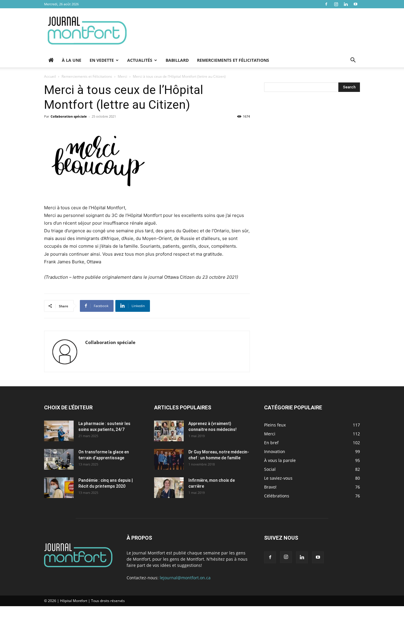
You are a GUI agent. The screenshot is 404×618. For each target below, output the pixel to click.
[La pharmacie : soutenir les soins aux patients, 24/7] (59, 431)
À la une (71, 60)
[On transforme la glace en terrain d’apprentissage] (59, 459)
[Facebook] (326, 4)
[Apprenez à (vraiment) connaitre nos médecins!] (169, 431)
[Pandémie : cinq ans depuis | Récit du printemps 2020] (59, 487)
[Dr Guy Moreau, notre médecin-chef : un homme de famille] (169, 459)
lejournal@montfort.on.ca (185, 577)
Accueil (50, 76)
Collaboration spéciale (69, 116)
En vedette (102, 60)
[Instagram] (336, 4)
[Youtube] (355, 4)
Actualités (139, 60)
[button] (353, 61)
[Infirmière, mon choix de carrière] (169, 487)
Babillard (177, 60)
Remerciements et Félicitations (233, 60)
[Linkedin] (345, 4)
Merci (122, 76)
